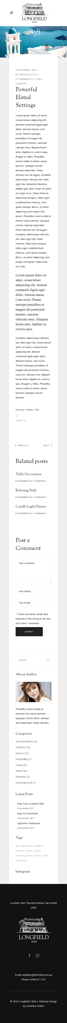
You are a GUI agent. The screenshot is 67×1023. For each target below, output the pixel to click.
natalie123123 (28, 74)
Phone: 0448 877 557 (33, 979)
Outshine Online (35, 1005)
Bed (18, 846)
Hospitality (22, 759)
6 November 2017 (26, 70)
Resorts (20, 855)
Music (37, 850)
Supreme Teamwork (28, 823)
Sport (29, 855)
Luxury (19, 764)
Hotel (29, 850)
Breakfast (26, 846)
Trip (37, 409)
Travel (30, 409)
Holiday (20, 409)
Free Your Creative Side (30, 803)
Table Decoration (28, 474)
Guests (20, 753)
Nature (19, 770)
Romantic (41, 481)
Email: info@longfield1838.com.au (33, 974)
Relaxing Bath (26, 490)
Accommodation (25, 741)
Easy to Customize (27, 813)
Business (38, 846)
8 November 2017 (25, 481)
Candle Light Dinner (31, 506)
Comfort (21, 83)
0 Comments (23, 79)
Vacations (21, 860)
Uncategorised (24, 782)
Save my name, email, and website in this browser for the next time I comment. (33, 618)
